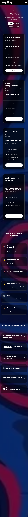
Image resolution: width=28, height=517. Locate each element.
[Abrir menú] (25, 2)
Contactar (14, 70)
